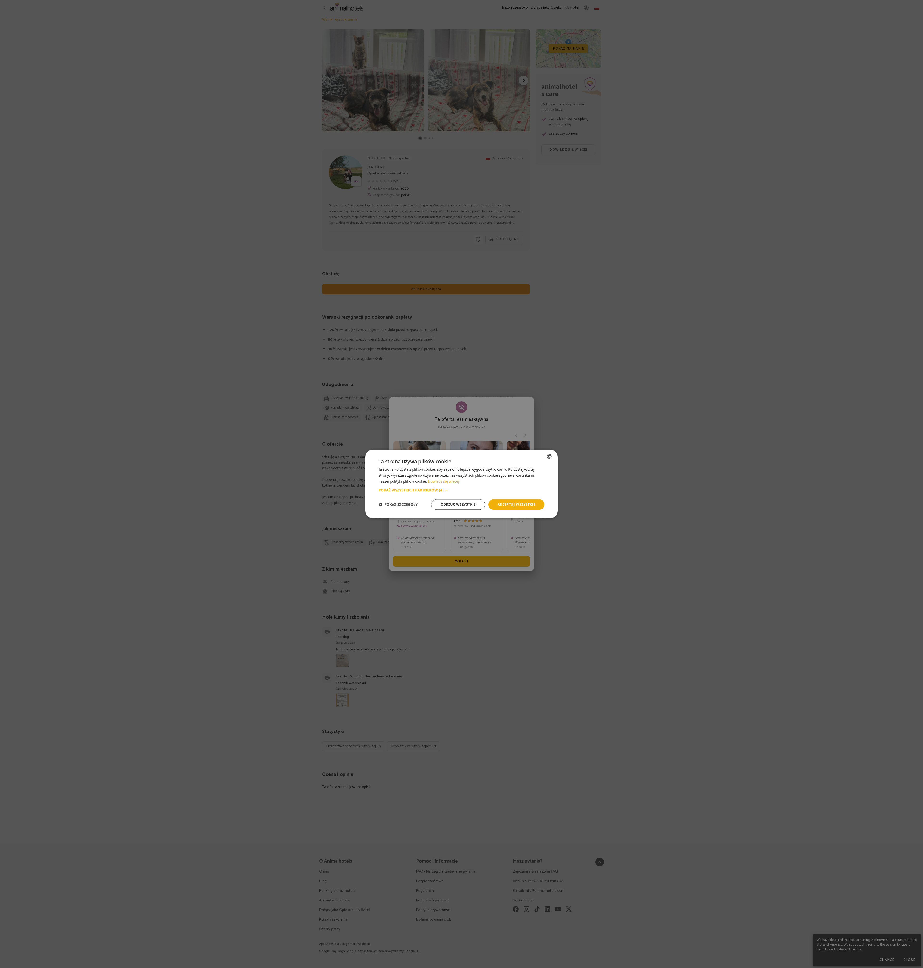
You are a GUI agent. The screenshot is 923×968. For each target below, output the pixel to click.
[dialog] (461, 484)
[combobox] (549, 456)
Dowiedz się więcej (443, 481)
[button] (461, 490)
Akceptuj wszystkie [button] (516, 504)
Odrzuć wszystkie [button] (458, 504)
